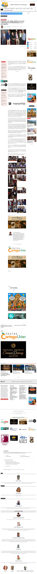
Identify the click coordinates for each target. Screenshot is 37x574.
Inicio (1, 18)
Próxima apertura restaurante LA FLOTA (22, 392)
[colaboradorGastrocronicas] (17, 222)
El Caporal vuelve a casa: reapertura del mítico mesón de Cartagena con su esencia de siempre (23, 388)
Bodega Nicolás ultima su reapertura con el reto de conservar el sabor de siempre (3, 95)
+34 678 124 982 (8, 456)
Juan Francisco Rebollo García (16, 232)
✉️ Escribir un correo (7, 466)
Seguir (35, 44)
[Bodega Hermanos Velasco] (30, 369)
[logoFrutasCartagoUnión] (17, 253)
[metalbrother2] (30, 81)
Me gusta (35, 42)
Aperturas (20, 390)
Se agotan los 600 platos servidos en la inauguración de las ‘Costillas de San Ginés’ (3, 64)
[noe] (31, 103)
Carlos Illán (18, 549)
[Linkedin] (18, 244)
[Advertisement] (13, 54)
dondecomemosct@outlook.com (25, 456)
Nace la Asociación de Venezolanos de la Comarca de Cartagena (3, 73)
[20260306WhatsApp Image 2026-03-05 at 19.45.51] (14, 441)
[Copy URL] (21, 244)
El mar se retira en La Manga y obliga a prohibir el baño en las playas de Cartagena (3, 92)
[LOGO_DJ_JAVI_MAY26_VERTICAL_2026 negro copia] (4, 86)
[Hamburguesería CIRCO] (18, 369)
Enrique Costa (15, 371)
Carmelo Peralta (3, 371)
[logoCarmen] (13, 358)
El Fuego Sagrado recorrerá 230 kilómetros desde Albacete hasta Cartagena (4, 104)
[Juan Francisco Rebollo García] (2, 26)
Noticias (11, 390)
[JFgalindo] (4, 82)
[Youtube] (7, 399)
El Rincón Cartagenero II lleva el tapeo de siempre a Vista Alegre (3, 98)
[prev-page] (10, 401)
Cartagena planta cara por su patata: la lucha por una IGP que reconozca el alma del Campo (6, 326)
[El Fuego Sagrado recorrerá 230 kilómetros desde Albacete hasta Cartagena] (31, 139)
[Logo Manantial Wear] (17, 104)
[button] (35, 9)
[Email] (19, 244)
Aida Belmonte (18, 493)
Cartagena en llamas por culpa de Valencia (20, 325)
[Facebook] (13, 244)
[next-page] (11, 401)
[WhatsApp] (16, 244)
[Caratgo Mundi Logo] (5, 445)
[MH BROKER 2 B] (14, 431)
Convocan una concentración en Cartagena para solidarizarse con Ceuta (4, 71)
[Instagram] (3, 399)
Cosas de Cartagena (4, 18)
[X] (14, 244)
